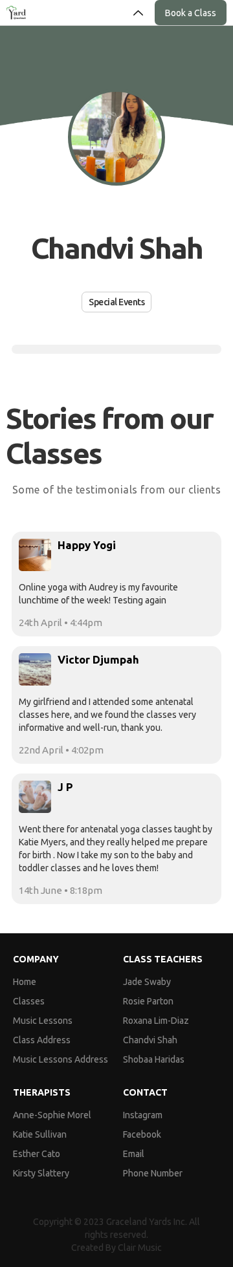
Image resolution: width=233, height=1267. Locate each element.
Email (133, 1154)
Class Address (42, 1040)
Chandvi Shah (150, 1040)
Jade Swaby (147, 982)
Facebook (142, 1134)
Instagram (142, 1115)
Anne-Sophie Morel (52, 1115)
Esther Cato (36, 1154)
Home (24, 982)
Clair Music (140, 1247)
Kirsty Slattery (41, 1173)
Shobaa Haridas (153, 1059)
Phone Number (153, 1173)
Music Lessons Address (60, 1059)
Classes (29, 1001)
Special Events (116, 302)
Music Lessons (42, 1020)
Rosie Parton (148, 1001)
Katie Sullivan (40, 1134)
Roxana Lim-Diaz (156, 1020)
